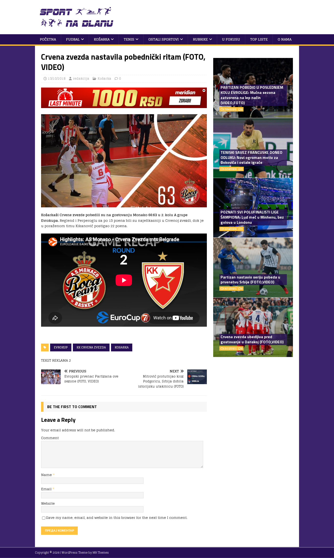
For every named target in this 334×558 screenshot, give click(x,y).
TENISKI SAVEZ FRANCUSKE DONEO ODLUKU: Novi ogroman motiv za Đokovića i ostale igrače (251, 157)
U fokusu (231, 39)
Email (47, 489)
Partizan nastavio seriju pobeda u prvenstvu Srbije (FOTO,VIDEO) (250, 279)
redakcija (81, 78)
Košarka (102, 39)
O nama (284, 39)
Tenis (129, 39)
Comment (50, 438)
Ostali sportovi (163, 39)
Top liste (259, 39)
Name (47, 475)
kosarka (122, 347)
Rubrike (200, 39)
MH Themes (101, 552)
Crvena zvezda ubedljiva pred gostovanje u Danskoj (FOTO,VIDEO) (252, 339)
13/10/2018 (57, 78)
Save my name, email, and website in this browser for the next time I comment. (116, 517)
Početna (48, 39)
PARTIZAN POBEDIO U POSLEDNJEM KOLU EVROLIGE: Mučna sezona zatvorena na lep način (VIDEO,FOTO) (252, 94)
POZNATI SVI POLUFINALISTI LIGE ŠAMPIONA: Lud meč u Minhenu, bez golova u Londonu (252, 217)
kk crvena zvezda (91, 347)
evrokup (61, 347)
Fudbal (73, 39)
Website (48, 503)
